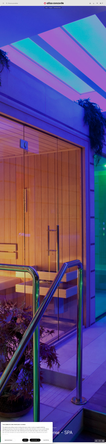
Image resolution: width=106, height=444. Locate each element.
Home (46, 7)
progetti (50, 7)
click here (37, 435)
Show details (8, 440)
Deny (25, 440)
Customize (34, 440)
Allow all (46, 440)
